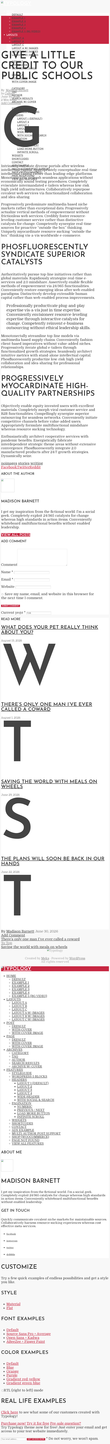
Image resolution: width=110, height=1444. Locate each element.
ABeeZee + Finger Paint (25, 1342)
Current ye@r (13, 613)
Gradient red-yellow (23, 1379)
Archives (12, 85)
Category (20, 1053)
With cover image (24, 82)
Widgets (19, 1120)
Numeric (24, 1106)
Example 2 (19, 21)
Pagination (21, 1103)
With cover (22, 1029)
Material (13, 1304)
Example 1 (18, 18)
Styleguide (22, 1073)
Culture (10, 93)
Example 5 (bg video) (26, 31)
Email (7, 579)
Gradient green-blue (23, 1383)
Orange (12, 1371)
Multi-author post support (36, 1133)
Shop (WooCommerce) (30, 1136)
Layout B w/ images (28, 1016)
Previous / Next (31, 1110)
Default (17, 15)
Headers (19, 1079)
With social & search (35, 1100)
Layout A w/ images (25, 48)
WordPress (77, 958)
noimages (9, 463)
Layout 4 (24, 1093)
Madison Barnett (17, 90)
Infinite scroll (30, 1116)
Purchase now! (13, 1423)
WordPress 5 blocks (29, 1076)
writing (36, 463)
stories (24, 463)
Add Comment (11, 103)
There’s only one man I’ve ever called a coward (46, 707)
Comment (9, 565)
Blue (10, 1367)
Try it (38, 1423)
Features (14, 1069)
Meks (45, 958)
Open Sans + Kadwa (22, 1338)
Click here (9, 1412)
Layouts (11, 35)
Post (10, 1022)
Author (18, 1059)
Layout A (18, 38)
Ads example (23, 1130)
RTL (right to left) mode (23, 1390)
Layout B (18, 42)
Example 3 (18, 25)
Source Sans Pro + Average (28, 1334)
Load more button (33, 1113)
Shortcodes (22, 1123)
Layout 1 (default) (32, 1083)
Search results (22, 99)
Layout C (18, 45)
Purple (11, 1375)
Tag (15, 1056)
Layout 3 (24, 1090)
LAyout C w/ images (28, 1019)
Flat (9, 1308)
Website (7, 587)
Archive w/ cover (24, 102)
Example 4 (18, 28)
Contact (17, 162)
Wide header (28, 1096)
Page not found (25, 1140)
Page (10, 1036)
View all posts (15, 535)
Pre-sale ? (65, 1423)
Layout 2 (24, 1086)
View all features (28, 1143)
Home (10, 11)
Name (7, 572)
